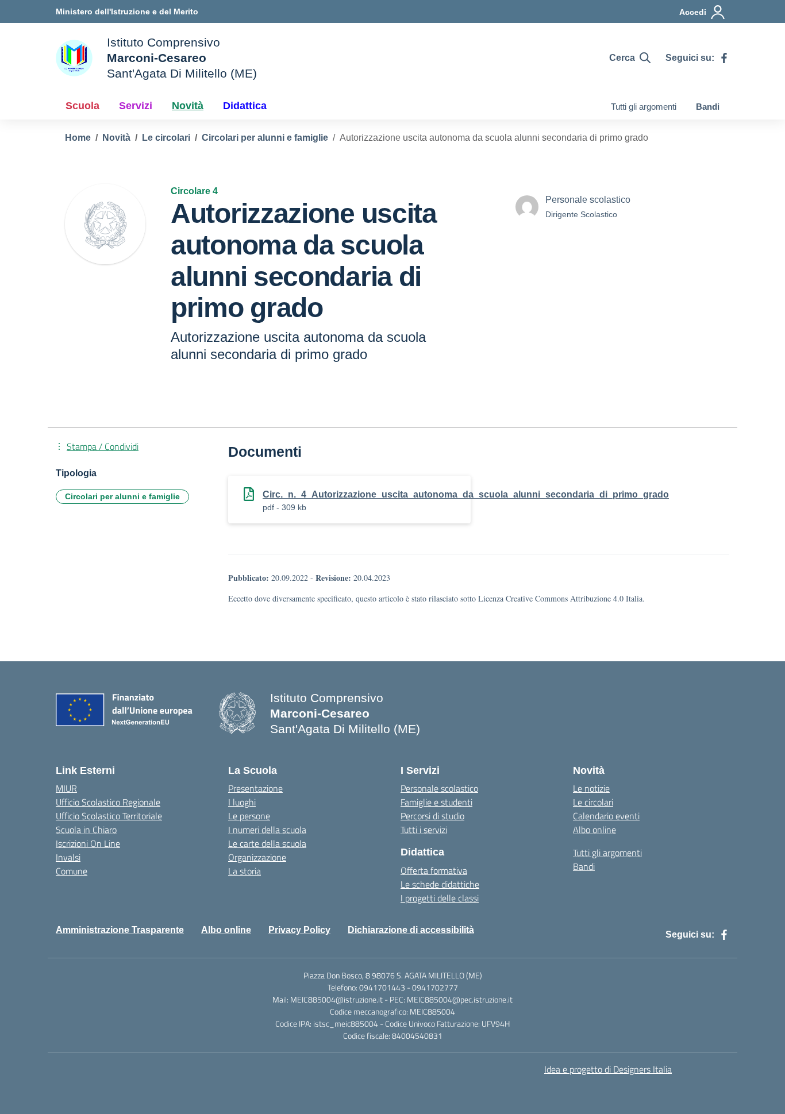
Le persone (249, 816)
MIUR (66, 788)
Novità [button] (187, 105)
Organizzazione (257, 857)
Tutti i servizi (424, 830)
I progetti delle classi (440, 898)
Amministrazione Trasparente (120, 930)
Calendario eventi (606, 816)
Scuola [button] (82, 105)
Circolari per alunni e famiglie (122, 496)
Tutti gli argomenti (643, 106)
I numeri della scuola (267, 830)
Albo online (594, 830)
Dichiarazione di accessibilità (411, 930)
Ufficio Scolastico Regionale (108, 802)
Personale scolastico (439, 788)
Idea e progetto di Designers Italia (608, 1069)
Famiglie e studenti (436, 802)
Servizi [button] (135, 105)
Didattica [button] (245, 105)
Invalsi (68, 857)
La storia (244, 871)
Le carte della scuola (267, 843)
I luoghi (242, 802)
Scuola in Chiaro (86, 830)
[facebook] (724, 58)
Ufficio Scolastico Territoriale (109, 816)
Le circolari (593, 802)
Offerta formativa (434, 870)
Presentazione (255, 788)
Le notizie (591, 788)
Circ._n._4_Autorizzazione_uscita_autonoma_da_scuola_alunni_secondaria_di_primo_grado (466, 494)
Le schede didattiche (440, 884)
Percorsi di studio (432, 816)
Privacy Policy (299, 930)
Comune (71, 871)
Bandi (707, 106)
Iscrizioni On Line (88, 843)
